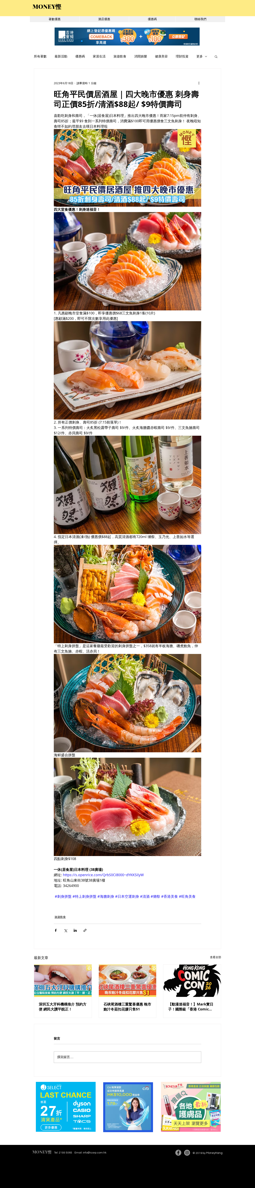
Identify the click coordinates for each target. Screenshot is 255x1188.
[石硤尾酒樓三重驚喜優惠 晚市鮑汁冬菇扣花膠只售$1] (127, 981)
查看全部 (215, 957)
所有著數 (40, 56)
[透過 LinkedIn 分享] (75, 930)
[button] (216, 56)
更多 (199, 56)
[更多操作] (198, 83)
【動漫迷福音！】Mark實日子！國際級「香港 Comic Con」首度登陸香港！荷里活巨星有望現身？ (191, 1007)
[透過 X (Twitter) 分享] (65, 930)
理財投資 (182, 56)
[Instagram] (187, 1153)
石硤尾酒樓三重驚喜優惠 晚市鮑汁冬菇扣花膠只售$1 (127, 1007)
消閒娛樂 (140, 56)
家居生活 (99, 56)
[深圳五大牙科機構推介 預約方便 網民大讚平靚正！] (63, 981)
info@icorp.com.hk (94, 1152)
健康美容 (161, 56)
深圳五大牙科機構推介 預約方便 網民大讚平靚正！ (62, 1007)
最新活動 (61, 56)
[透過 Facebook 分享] (56, 930)
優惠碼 (80, 56)
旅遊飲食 (120, 56)
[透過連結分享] (85, 930)
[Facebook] (178, 1153)
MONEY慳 (42, 1151)
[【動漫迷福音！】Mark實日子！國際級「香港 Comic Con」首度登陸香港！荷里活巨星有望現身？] (192, 981)
